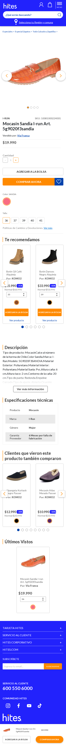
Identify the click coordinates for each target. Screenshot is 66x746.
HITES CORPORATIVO (17, 642)
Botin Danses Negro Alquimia (47, 273)
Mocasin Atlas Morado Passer (47, 492)
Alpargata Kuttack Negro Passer (16, 492)
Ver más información (30, 389)
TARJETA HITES (13, 628)
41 (40, 220)
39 (23, 220)
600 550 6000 (18, 688)
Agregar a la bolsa (31, 171)
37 (15, 220)
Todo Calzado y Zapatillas (44, 31)
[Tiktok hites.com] (39, 705)
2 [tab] (27, 327)
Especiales (8, 31)
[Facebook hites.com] (18, 705)
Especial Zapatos (23, 31)
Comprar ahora (28, 181)
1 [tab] (22, 327)
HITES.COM (10, 649)
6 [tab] (43, 327)
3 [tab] (31, 327)
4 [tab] (35, 327)
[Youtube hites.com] (29, 705)
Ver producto (16, 320)
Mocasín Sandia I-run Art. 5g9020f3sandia (31, 580)
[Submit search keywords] (62, 14)
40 (32, 220)
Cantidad (8, 155)
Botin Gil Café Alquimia (14, 273)
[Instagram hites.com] (8, 705)
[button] (41, 5)
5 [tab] (39, 327)
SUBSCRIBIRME (52, 666)
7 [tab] (43, 530)
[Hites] (10, 6)
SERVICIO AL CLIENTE (17, 635)
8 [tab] (48, 530)
